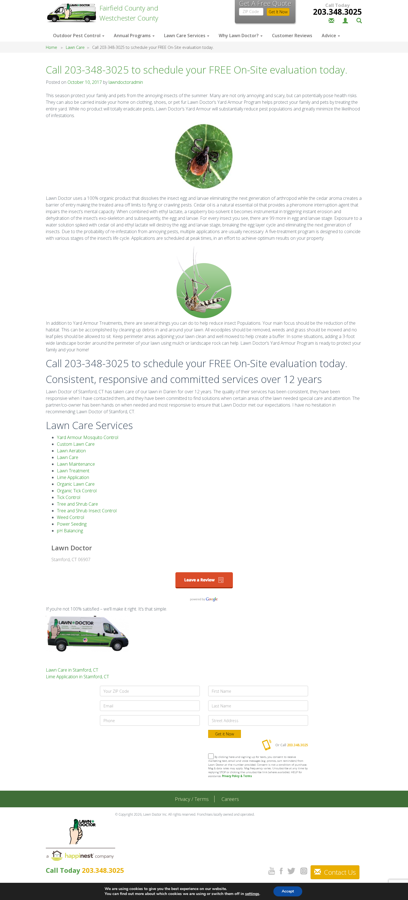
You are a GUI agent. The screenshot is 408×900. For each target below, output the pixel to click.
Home (51, 47)
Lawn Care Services (185, 35)
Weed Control (70, 517)
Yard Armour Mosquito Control (87, 437)
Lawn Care (75, 47)
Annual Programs (133, 35)
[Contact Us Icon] (331, 20)
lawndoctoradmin (126, 82)
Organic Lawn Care (76, 484)
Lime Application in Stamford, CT (77, 677)
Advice (329, 35)
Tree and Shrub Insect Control (87, 511)
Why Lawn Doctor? (239, 35)
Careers (230, 799)
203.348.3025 (337, 11)
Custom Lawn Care (76, 444)
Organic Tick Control (77, 491)
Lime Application (73, 477)
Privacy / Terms (192, 799)
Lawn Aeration (71, 451)
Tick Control (68, 497)
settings (252, 893)
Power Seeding (72, 524)
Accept (288, 891)
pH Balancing (70, 531)
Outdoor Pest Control (77, 35)
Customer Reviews (292, 35)
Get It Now (278, 11)
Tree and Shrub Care (77, 504)
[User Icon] (345, 20)
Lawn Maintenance (76, 464)
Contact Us (339, 872)
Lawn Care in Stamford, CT (72, 670)
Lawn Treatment (73, 471)
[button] (359, 20)
